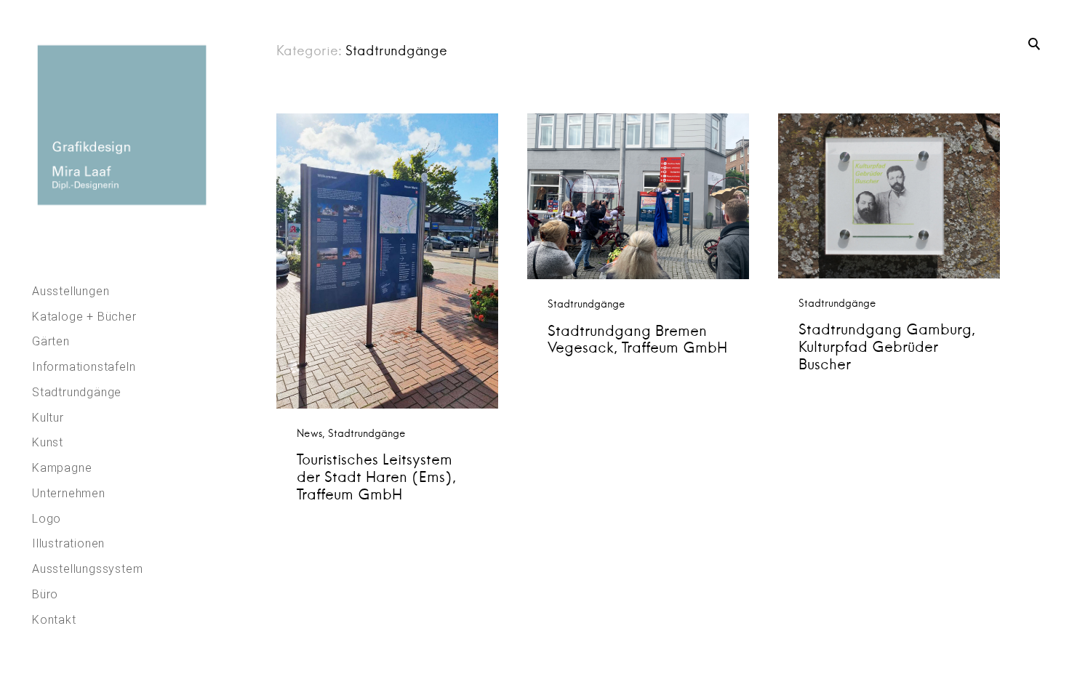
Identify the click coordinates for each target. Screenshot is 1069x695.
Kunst (47, 442)
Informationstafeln (83, 367)
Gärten (51, 341)
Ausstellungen (70, 291)
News (309, 433)
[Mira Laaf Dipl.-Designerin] (119, 125)
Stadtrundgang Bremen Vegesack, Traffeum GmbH (637, 339)
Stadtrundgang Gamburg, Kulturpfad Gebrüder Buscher (886, 346)
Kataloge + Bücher (84, 317)
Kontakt (54, 620)
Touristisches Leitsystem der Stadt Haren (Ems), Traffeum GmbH (376, 476)
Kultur (48, 418)
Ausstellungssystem (87, 569)
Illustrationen (68, 543)
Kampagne (62, 468)
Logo (46, 519)
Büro (45, 594)
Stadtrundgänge (76, 392)
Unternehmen (68, 493)
